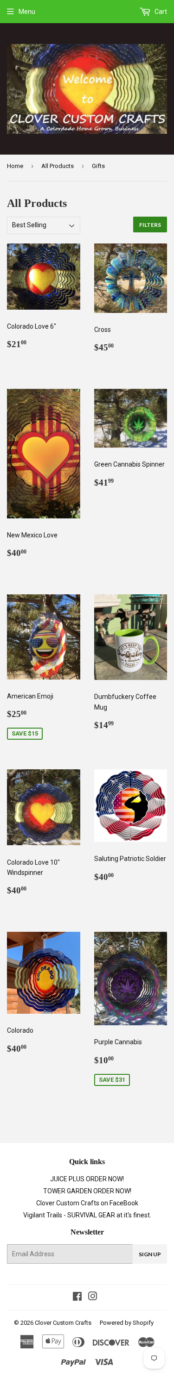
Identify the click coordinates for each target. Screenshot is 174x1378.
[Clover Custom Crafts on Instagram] (92, 1297)
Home (15, 165)
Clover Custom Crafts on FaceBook (87, 1203)
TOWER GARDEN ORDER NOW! (87, 1191)
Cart (160, 11)
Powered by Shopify (127, 1322)
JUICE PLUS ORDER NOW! (87, 1179)
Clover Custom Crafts (63, 1322)
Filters (150, 224)
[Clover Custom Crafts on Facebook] (77, 1297)
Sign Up (150, 1254)
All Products (57, 165)
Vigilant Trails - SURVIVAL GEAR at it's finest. (87, 1215)
